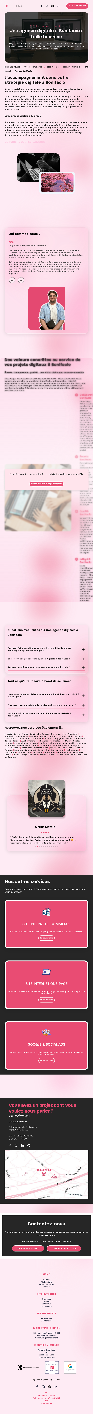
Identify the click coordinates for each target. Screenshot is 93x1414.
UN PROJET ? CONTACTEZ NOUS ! (25, 142)
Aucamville (43, 750)
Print (46, 1353)
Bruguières (50, 753)
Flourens (33, 755)
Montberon (10, 753)
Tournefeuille (56, 741)
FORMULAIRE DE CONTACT (63, 1248)
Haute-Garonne (55, 755)
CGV (46, 1401)
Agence (46, 1280)
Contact (46, 1287)
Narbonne (38, 739)
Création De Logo (46, 1355)
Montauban (10, 739)
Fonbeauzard (24, 753)
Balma (17, 748)
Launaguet (30, 750)
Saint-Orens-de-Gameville (62, 743)
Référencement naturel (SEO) (46, 1333)
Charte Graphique (46, 1357)
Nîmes (69, 739)
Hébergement (46, 1319)
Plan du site (46, 1404)
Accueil (8, 71)
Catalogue (46, 1304)
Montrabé (55, 748)
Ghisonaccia (22, 736)
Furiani (43, 736)
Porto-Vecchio (58, 734)
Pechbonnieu (72, 750)
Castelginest (57, 750)
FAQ (46, 1392)
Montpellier (79, 739)
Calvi (32, 734)
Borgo (52, 736)
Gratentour (63, 753)
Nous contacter (77, 6)
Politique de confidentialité (46, 1398)
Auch (24, 741)
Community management (46, 1338)
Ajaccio (8, 734)
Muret (68, 741)
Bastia (17, 734)
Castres (78, 736)
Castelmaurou (41, 748)
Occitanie (70, 755)
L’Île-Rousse (43, 734)
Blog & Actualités (46, 1284)
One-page (46, 1299)
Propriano (73, 734)
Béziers (48, 739)
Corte (25, 734)
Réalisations (46, 1282)
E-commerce (46, 1306)
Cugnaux (81, 743)
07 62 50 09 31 (18, 1121)
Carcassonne (24, 739)
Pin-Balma (67, 748)
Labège (43, 743)
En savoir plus (46, 938)
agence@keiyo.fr (19, 1115)
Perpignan (59, 739)
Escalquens (45, 746)
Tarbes (16, 741)
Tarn (79, 755)
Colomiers (33, 741)
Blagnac (44, 741)
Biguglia (34, 736)
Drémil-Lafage (20, 755)
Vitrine (46, 1302)
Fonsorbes (10, 746)
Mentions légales (46, 1395)
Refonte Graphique (46, 1350)
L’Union (8, 748)
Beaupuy (18, 750)
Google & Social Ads (46, 1336)
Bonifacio (9, 736)
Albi (70, 736)
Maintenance (46, 1321)
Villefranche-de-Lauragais (66, 746)
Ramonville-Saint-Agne (26, 743)
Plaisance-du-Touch (27, 746)
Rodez (8, 741)
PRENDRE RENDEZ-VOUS (28, 1248)
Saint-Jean (27, 748)
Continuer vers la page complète (46, 484)
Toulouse (61, 736)
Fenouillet (38, 753)
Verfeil (43, 755)
